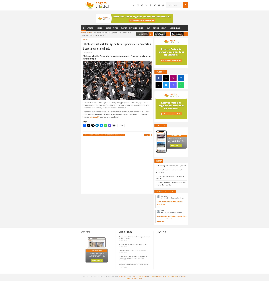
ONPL (102, 135)
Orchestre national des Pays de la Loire (114, 135)
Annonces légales (175, 28)
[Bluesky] (155, 5)
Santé (148, 28)
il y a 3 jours (160, 221)
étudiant (97, 135)
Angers (85, 135)
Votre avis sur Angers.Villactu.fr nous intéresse (132, 250)
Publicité (134, 276)
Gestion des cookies (134, 278)
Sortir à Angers (144, 276)
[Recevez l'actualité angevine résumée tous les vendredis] (134, 18)
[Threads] (151, 5)
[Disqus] (117, 167)
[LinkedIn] (146, 5)
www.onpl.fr (94, 117)
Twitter (147, 135)
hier (158, 207)
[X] (138, 5)
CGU (128, 276)
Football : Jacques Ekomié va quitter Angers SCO (171, 166)
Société (141, 28)
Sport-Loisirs (133, 28)
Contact (163, 28)
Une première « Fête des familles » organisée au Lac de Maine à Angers (134, 237)
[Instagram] (142, 5)
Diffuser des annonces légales (174, 276)
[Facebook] (134, 5)
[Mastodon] (159, 5)
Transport (124, 28)
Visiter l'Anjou (156, 276)
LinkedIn (150, 135)
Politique (115, 28)
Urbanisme (156, 28)
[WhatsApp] (163, 5)
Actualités (90, 28)
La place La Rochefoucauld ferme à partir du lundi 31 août (134, 265)
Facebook (145, 135)
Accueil (83, 33)
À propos (122, 276)
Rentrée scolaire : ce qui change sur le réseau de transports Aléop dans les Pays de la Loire (133, 257)
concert (91, 135)
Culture (108, 28)
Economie (99, 28)
